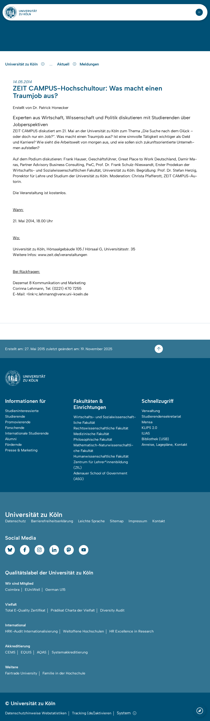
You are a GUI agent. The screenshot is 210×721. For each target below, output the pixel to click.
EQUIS (26, 652)
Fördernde (13, 444)
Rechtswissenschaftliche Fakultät (101, 428)
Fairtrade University (21, 673)
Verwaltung (151, 411)
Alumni (11, 439)
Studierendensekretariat (161, 416)
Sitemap (116, 521)
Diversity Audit (112, 610)
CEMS (10, 652)
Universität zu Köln (22, 64)
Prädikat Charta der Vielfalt (73, 610)
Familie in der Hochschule (64, 673)
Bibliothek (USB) (155, 439)
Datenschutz (15, 521)
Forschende (14, 428)
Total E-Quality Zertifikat (25, 610)
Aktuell (63, 64)
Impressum (138, 521)
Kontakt (158, 521)
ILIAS (146, 433)
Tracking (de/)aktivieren (91, 713)
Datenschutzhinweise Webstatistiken (36, 713)
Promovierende (17, 422)
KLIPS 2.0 (149, 428)
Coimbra (12, 589)
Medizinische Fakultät (91, 434)
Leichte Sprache (91, 521)
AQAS (41, 652)
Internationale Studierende (27, 433)
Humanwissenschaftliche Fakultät (101, 456)
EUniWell (32, 589)
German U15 (55, 589)
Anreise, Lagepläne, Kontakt (164, 444)
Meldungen (89, 64)
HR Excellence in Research (131, 631)
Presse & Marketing (21, 450)
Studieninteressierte (22, 411)
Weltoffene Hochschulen (83, 631)
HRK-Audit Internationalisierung (31, 631)
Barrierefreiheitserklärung (52, 521)
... (51, 64)
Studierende (15, 416)
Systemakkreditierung (70, 652)
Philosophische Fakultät (93, 439)
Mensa (147, 422)
